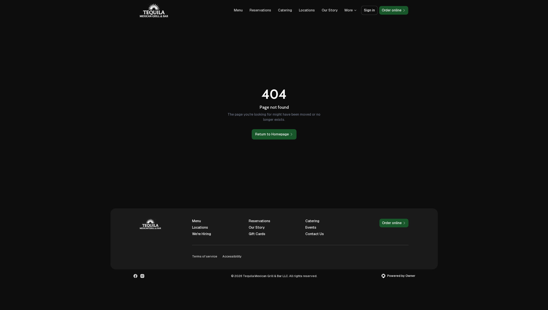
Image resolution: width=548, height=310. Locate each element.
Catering (285, 10)
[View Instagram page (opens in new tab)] (142, 276)
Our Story (330, 10)
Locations (307, 10)
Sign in (369, 10)
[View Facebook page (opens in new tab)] (135, 276)
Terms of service (204, 256)
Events (310, 227)
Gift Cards (257, 234)
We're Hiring (201, 234)
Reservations (260, 10)
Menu (238, 10)
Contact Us (314, 234)
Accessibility (232, 256)
